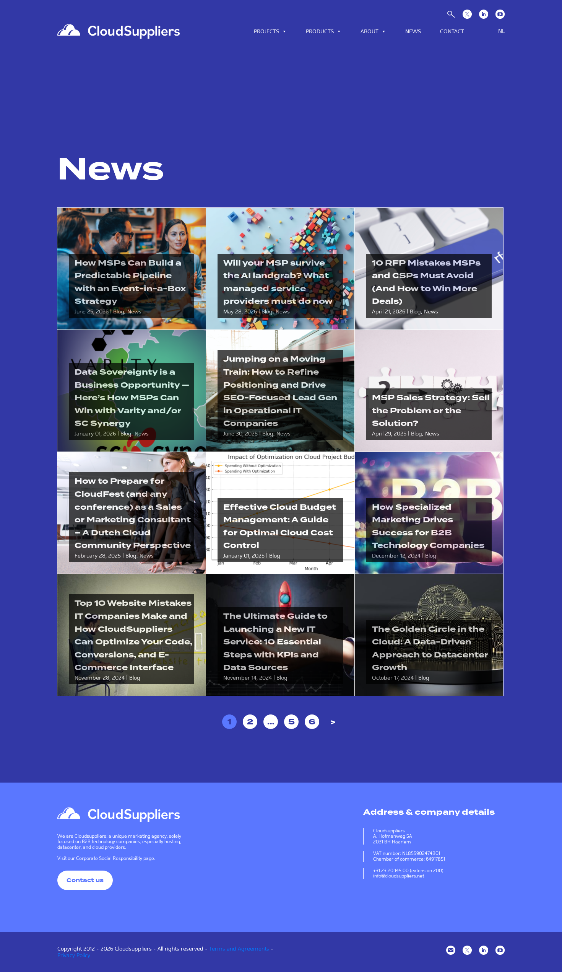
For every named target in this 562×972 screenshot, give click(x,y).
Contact (452, 31)
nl (501, 31)
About (369, 31)
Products (320, 31)
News (413, 31)
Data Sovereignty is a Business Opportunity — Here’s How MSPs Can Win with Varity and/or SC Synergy (132, 397)
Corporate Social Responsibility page (115, 858)
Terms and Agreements (239, 949)
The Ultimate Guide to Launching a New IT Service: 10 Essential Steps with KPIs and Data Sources (275, 642)
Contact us (85, 880)
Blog (118, 311)
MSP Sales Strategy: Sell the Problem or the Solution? (431, 410)
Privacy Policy (73, 955)
